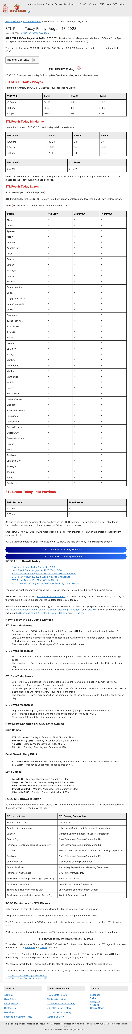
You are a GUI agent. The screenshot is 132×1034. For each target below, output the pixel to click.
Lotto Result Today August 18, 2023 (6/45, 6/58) (37, 570)
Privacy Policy (11, 1003)
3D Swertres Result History (61, 1003)
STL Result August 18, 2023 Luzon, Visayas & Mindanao (41, 577)
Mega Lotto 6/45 (72, 609)
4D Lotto (51, 613)
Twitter (43, 947)
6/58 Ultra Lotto (15, 609)
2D (80, 4)
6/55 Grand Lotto (34, 609)
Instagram (95, 1001)
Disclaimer (9, 1012)
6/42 (95, 4)
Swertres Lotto (27, 613)
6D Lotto (62, 613)
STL (29, 12)
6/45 (102, 4)
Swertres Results (54, 4)
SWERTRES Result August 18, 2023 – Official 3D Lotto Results (44, 573)
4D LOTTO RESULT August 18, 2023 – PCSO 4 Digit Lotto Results (46, 583)
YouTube (94, 1004)
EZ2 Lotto (41, 613)
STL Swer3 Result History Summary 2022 (66, 549)
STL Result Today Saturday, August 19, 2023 (27, 978)
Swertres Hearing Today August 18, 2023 (33, 567)
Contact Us (10, 1008)
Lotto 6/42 (92, 609)
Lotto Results (70, 4)
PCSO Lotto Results (57, 995)
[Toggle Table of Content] (33, 60)
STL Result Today (32, 21)
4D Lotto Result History (59, 1008)
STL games (78, 613)
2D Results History (56, 999)
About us (9, 995)
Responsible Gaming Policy (18, 1016)
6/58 (121, 4)
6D (89, 4)
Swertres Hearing (35, 4)
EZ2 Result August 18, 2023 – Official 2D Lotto (36, 580)
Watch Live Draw (55, 1016)
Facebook (30, 947)
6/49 (108, 4)
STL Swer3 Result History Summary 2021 (66, 556)
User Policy (10, 999)
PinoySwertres (12, 21)
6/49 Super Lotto (53, 609)
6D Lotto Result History (59, 1012)
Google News (97, 1008)
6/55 (115, 4)
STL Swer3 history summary (51, 596)
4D (84, 4)
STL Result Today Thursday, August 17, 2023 (27, 975)
